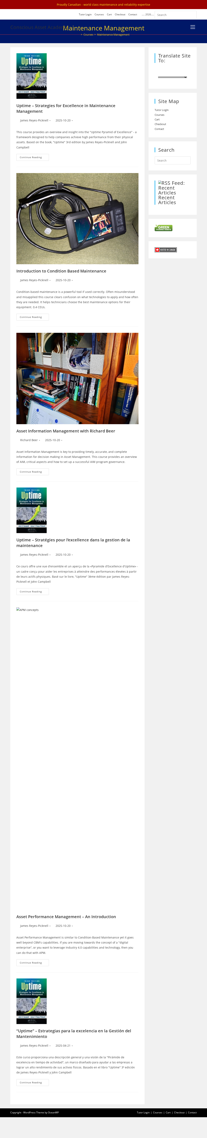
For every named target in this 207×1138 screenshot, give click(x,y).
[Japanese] (163, 73)
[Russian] (184, 68)
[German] (180, 68)
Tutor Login (85, 14)
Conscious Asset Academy (39, 27)
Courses (99, 14)
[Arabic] (175, 73)
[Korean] (159, 73)
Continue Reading (34, 158)
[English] (159, 68)
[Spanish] (167, 68)
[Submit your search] (193, 14)
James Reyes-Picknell (34, 120)
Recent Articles (167, 200)
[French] (163, 68)
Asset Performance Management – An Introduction (66, 916)
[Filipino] (171, 73)
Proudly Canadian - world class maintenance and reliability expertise (103, 4)
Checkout (120, 14)
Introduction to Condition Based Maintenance (61, 271)
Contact (132, 14)
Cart (109, 14)
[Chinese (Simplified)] (188, 68)
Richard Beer (29, 440)
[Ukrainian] (167, 73)
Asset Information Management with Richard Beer (65, 431)
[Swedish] (175, 68)
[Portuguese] (171, 68)
